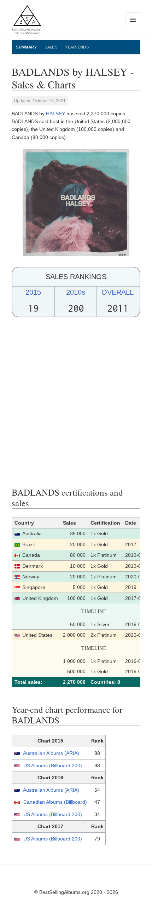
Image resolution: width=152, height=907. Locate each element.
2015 (33, 292)
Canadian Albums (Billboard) (55, 802)
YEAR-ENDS (77, 47)
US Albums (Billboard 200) (52, 765)
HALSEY (55, 113)
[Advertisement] (76, 402)
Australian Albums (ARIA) (51, 753)
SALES (51, 47)
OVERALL (117, 292)
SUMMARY (26, 47)
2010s (75, 292)
